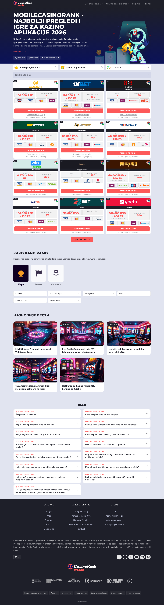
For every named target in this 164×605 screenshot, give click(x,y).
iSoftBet (81, 529)
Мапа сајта (49, 529)
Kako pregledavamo (114, 524)
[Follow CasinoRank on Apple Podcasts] (148, 557)
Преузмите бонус (36, 111)
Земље (49, 524)
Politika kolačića (82, 601)
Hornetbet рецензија (82, 154)
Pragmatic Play (81, 511)
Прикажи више (80, 239)
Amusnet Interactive (81, 516)
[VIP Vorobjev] (74, 581)
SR (16, 557)
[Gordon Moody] (115, 581)
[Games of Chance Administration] (36, 581)
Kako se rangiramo (114, 520)
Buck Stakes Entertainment (81, 524)
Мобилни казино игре (116, 4)
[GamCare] (93, 581)
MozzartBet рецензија (36, 115)
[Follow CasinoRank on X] (130, 557)
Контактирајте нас (114, 516)
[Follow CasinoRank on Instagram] (125, 557)
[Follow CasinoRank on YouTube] (136, 557)
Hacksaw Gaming (81, 520)
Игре (49, 516)
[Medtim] (54, 581)
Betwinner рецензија (35, 154)
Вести (148, 4)
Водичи (136, 4)
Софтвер (49, 520)
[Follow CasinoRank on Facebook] (119, 557)
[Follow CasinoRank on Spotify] (142, 557)
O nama (114, 511)
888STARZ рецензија (128, 115)
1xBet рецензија (82, 115)
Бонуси (49, 511)
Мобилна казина (93, 4)
